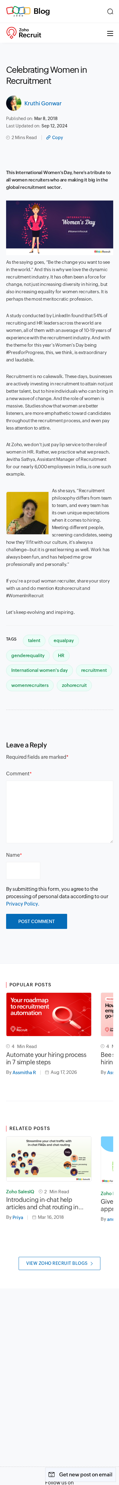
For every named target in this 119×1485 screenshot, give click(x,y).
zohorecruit (74, 685)
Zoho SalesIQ (20, 1191)
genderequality (28, 655)
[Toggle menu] (110, 33)
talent (34, 640)
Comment (18, 774)
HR (61, 655)
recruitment (94, 670)
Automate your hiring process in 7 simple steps (46, 1058)
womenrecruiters (30, 685)
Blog (42, 11)
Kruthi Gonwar (43, 103)
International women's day (39, 670)
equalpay (64, 640)
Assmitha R (24, 1072)
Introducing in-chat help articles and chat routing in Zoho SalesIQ (42, 1203)
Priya (18, 1217)
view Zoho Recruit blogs (57, 1263)
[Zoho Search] (110, 11)
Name (13, 855)
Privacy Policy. (22, 904)
